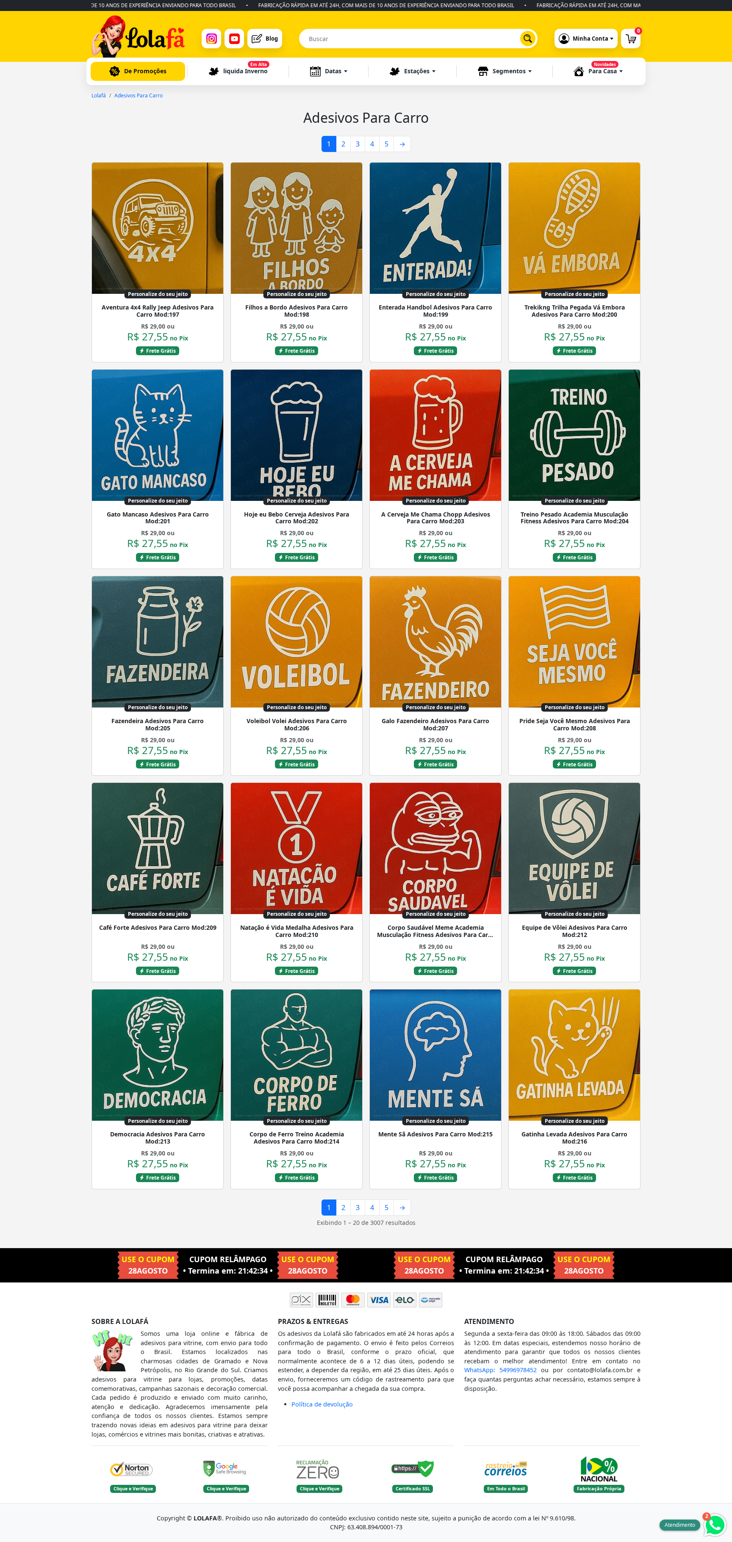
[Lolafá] (138, 38)
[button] (328, 71)
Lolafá (99, 95)
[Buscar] (527, 38)
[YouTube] (234, 38)
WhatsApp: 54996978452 (500, 1370)
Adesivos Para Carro (138, 95)
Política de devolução (322, 1404)
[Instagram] (211, 38)
